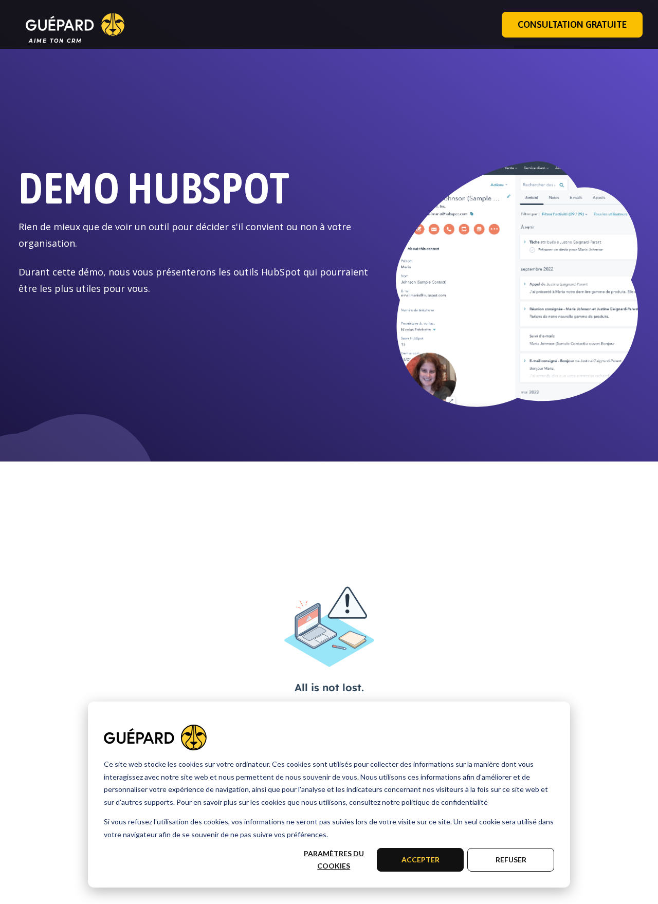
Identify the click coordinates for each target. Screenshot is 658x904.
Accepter (420, 859)
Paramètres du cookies (334, 860)
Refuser (511, 859)
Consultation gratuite (572, 24)
